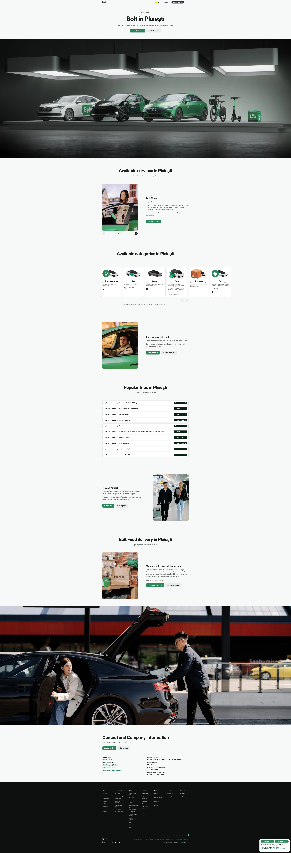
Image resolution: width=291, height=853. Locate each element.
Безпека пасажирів (157, 794)
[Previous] (103, 233)
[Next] (136, 233)
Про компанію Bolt (132, 794)
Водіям (144, 796)
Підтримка (165, 2)
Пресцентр (132, 824)
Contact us (124, 748)
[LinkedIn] (119, 842)
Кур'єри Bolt (118, 798)
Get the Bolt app (153, 221)
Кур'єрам (144, 801)
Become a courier (169, 353)
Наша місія (182, 793)
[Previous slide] (182, 300)
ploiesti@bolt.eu (107, 759)
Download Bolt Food (155, 585)
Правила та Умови (149, 839)
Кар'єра (131, 802)
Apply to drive (153, 353)
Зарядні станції (184, 796)
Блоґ (130, 822)
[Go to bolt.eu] (104, 2)
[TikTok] (123, 842)
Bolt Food (105, 803)
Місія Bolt (131, 797)
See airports (121, 506)
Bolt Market (105, 806)
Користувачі (145, 793)
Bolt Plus (105, 811)
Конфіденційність (159, 839)
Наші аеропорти (171, 796)
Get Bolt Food (153, 31)
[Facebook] (108, 842)
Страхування (169, 839)
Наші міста (170, 793)
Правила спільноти (167, 842)
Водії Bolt (117, 793)
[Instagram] (116, 842)
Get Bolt (137, 31)
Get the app (108, 506)
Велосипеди (106, 798)
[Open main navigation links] (187, 2)
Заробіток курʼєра (117, 802)
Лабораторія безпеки (157, 804)
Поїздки (105, 793)
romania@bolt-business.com (111, 770)
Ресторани (145, 806)
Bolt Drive (105, 801)
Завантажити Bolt (167, 835)
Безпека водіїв (158, 797)
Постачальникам (138, 839)
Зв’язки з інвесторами (132, 819)
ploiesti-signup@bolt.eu (110, 765)
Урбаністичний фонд (133, 815)
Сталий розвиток (133, 805)
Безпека (186, 839)
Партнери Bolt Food (118, 805)
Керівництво (132, 800)
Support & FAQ (109, 748)
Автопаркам (118, 809)
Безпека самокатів (157, 800)
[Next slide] (187, 300)
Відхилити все (281, 841)
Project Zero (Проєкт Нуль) (132, 808)
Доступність (132, 811)
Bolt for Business (107, 809)
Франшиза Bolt (119, 811)
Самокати (105, 796)
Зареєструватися (178, 2)
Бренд (130, 827)
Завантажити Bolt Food (181, 835)
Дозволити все (267, 841)
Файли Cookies (178, 839)
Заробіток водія (119, 796)
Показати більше (179, 402)
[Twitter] (112, 842)
